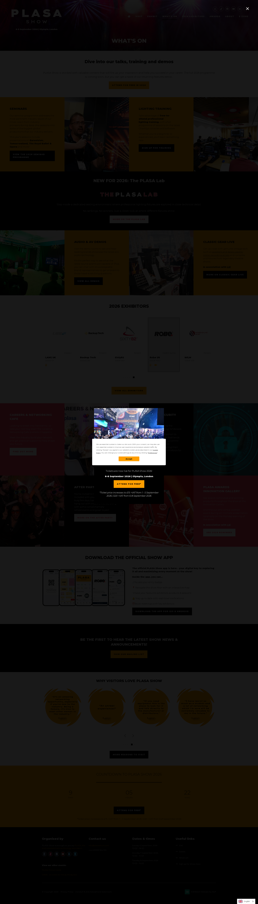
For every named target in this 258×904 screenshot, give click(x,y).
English (247, 901)
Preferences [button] (152, 453)
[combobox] (246, 901)
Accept (129, 459)
